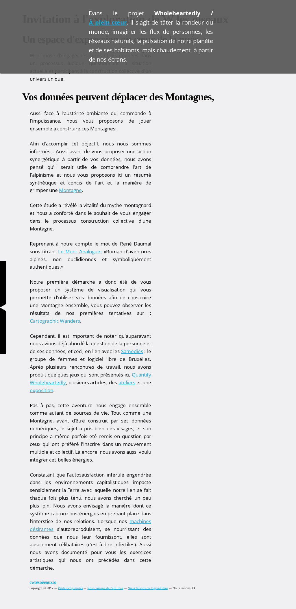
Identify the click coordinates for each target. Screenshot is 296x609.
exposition (41, 390)
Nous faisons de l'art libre (105, 588)
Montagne (70, 190)
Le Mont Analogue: (80, 251)
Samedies (132, 351)
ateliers (127, 382)
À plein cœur (108, 22)
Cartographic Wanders (55, 321)
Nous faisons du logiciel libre (148, 588)
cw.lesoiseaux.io (42, 582)
